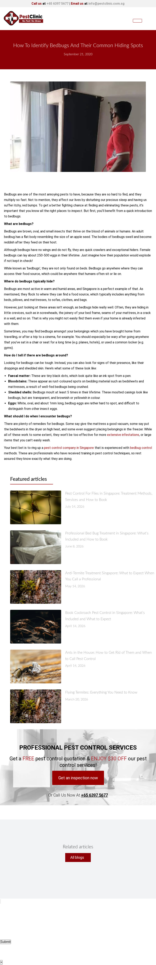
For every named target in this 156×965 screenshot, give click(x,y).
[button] (78, 778)
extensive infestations (123, 435)
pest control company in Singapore (69, 448)
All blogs (77, 857)
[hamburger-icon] (137, 21)
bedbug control (141, 448)
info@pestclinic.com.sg (106, 3)
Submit (5, 941)
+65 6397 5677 (57, 3)
